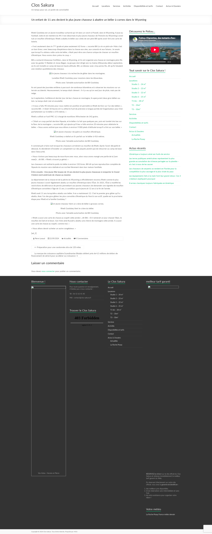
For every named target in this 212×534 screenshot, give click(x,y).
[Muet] (173, 62)
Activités (127, 6)
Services (116, 6)
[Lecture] (132, 62)
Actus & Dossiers (173, 6)
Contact (159, 6)
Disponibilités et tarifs (143, 6)
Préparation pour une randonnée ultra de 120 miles (57, 247)
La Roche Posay (138, 139)
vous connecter (48, 271)
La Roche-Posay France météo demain (160, 514)
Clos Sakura (42, 5)
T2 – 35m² (136, 105)
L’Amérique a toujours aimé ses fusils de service (149, 154)
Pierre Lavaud (40, 238)
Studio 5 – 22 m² (139, 93)
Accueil (95, 6)
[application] (155, 49)
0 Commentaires (82, 238)
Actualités (67, 238)
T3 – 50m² (136, 109)
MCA (75, 531)
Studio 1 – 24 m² (139, 84)
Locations (106, 6)
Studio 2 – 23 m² (139, 88)
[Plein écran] (177, 62)
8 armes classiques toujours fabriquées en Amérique (151, 183)
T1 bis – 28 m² (138, 101)
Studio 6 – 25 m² (139, 97)
